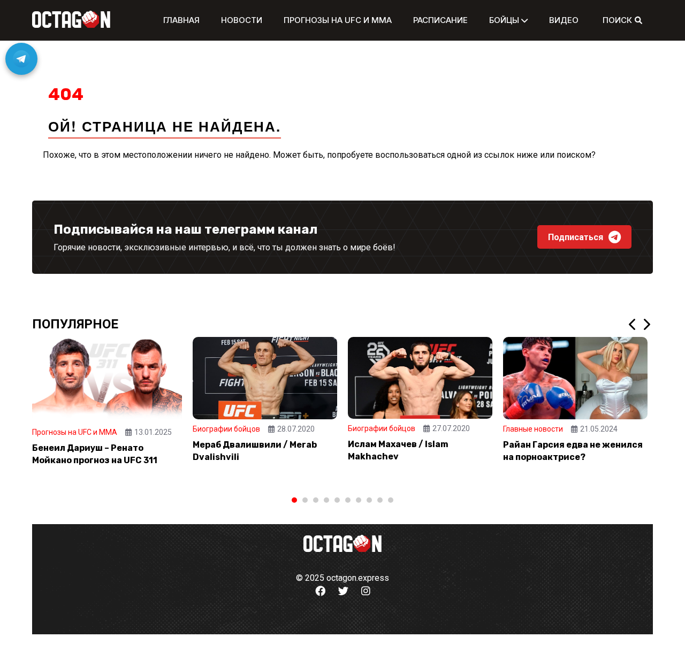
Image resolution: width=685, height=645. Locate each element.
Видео (564, 20)
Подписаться (575, 237)
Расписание (440, 20)
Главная (181, 20)
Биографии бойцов (226, 429)
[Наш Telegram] (21, 59)
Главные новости (533, 429)
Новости (241, 20)
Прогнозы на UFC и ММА (338, 20)
